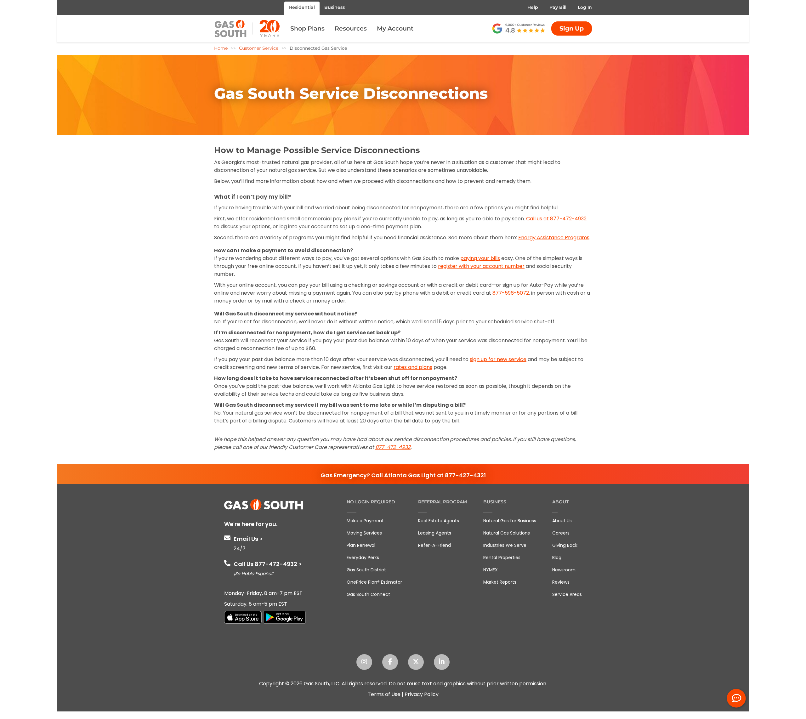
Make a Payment (365, 521)
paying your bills (480, 258)
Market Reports (499, 582)
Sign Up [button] (571, 28)
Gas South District (366, 570)
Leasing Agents (434, 533)
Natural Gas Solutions (506, 533)
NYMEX (490, 570)
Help (532, 7)
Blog (556, 557)
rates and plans (413, 367)
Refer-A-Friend (434, 545)
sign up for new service (498, 359)
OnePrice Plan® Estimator (374, 582)
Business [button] (334, 7)
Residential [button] (302, 7)
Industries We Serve (504, 545)
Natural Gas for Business (509, 521)
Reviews (561, 582)
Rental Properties (501, 557)
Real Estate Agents (438, 521)
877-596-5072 (510, 293)
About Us (562, 521)
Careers (561, 533)
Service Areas (567, 594)
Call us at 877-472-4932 (556, 218)
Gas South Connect (368, 594)
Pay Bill (557, 7)
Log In (585, 7)
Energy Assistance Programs (553, 237)
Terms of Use (384, 694)
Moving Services (364, 533)
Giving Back (564, 545)
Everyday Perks (363, 557)
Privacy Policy (422, 694)
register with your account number (481, 266)
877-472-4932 (393, 447)
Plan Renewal (361, 545)
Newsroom (564, 570)
